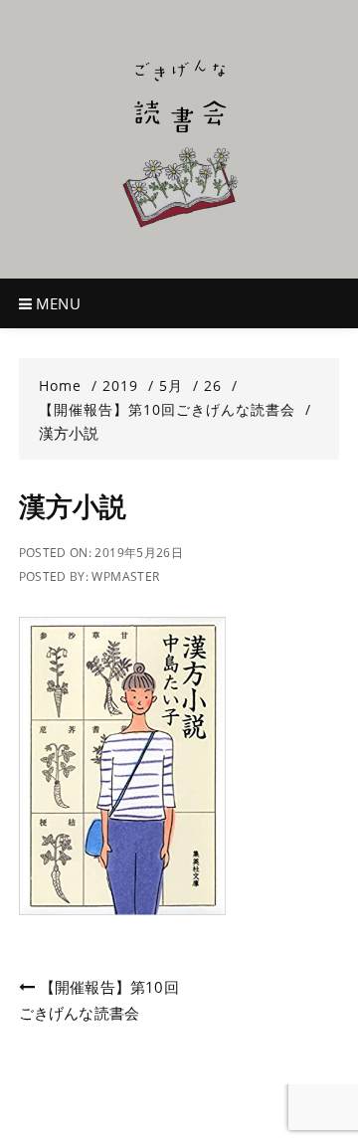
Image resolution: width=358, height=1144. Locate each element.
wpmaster (125, 576)
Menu (56, 303)
